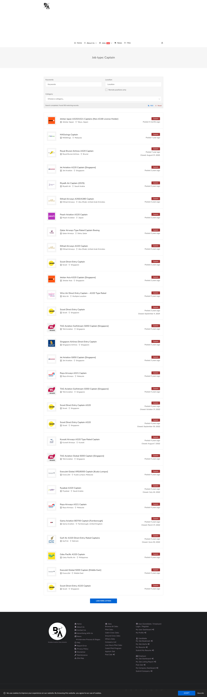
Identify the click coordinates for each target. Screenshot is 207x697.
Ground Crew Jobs (112, 636)
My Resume (141, 647)
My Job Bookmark (143, 641)
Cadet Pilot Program (113, 648)
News (79, 636)
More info (200, 693)
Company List (110, 642)
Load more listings (103, 601)
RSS (151, 106)
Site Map (80, 658)
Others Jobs (110, 639)
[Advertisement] (103, 25)
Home (79, 624)
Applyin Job (110, 651)
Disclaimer (81, 652)
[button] (90, 43)
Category (49, 94)
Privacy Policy (82, 649)
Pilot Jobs (109, 630)
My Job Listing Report (145, 662)
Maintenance (82, 655)
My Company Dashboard (146, 668)
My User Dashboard (144, 630)
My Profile (140, 633)
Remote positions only (117, 90)
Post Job (109, 655)
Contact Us (81, 630)
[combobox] (103, 98)
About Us (80, 627)
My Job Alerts (141, 644)
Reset (160, 106)
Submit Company (143, 671)
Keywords (49, 80)
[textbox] (56, 98)
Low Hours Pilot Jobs (113, 645)
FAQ (78, 643)
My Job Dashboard (143, 659)
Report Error (82, 646)
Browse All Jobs (111, 626)
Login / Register (142, 626)
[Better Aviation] (47, 6)
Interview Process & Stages (89, 639)
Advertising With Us (85, 633)
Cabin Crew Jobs (112, 633)
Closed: (143, 155)
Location (108, 80)
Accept (186, 693)
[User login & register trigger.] (162, 43)
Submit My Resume (144, 650)
